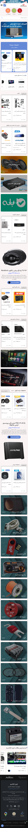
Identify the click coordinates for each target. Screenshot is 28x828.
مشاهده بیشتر (4, 391)
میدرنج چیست (21, 822)
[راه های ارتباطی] (25, 823)
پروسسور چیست (15, 822)
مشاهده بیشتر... (14, 47)
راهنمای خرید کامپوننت (7, 822)
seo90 (7, 825)
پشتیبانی (4, 825)
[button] (4, 5)
